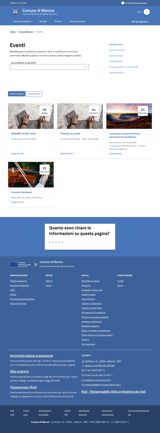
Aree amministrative (19, 285)
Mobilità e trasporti (90, 326)
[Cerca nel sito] (147, 12)
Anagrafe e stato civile (92, 290)
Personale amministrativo (22, 299)
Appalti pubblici (89, 294)
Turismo (85, 339)
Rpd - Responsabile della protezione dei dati (114, 391)
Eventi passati (34, 93)
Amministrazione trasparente (31, 355)
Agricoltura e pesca (90, 281)
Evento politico (116, 61)
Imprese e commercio (92, 321)
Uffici (12, 290)
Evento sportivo (116, 72)
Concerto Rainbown (21, 192)
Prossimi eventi (16, 93)
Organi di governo (18, 281)
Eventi (120, 285)
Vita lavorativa (88, 344)
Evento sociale (116, 55)
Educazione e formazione (94, 312)
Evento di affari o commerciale (123, 67)
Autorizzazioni (88, 299)
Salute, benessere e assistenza (96, 330)
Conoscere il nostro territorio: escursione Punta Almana (124, 135)
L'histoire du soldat (70, 133)
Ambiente (86, 285)
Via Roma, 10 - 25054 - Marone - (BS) (114, 361)
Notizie (49, 281)
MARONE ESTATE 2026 (23, 133)
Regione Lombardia (18, 2)
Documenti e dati (18, 303)
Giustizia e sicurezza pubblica (95, 317)
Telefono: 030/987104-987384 (99, 365)
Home (13, 31)
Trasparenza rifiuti (23, 387)
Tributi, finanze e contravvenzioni (97, 335)
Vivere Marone (26, 31)
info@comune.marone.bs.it (97, 380)
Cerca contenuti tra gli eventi (23, 62)
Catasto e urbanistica (91, 303)
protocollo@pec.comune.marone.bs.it (102, 384)
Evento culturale (116, 50)
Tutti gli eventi (115, 44)
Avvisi (48, 285)
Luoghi (120, 281)
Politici (13, 294)
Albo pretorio (19, 371)
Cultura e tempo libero (92, 308)
